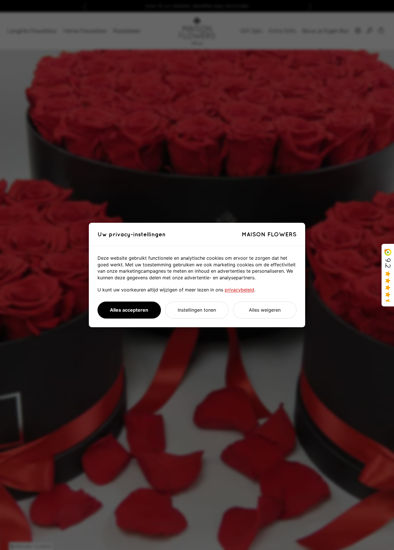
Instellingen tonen (197, 310)
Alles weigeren (265, 310)
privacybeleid (239, 290)
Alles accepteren (129, 310)
